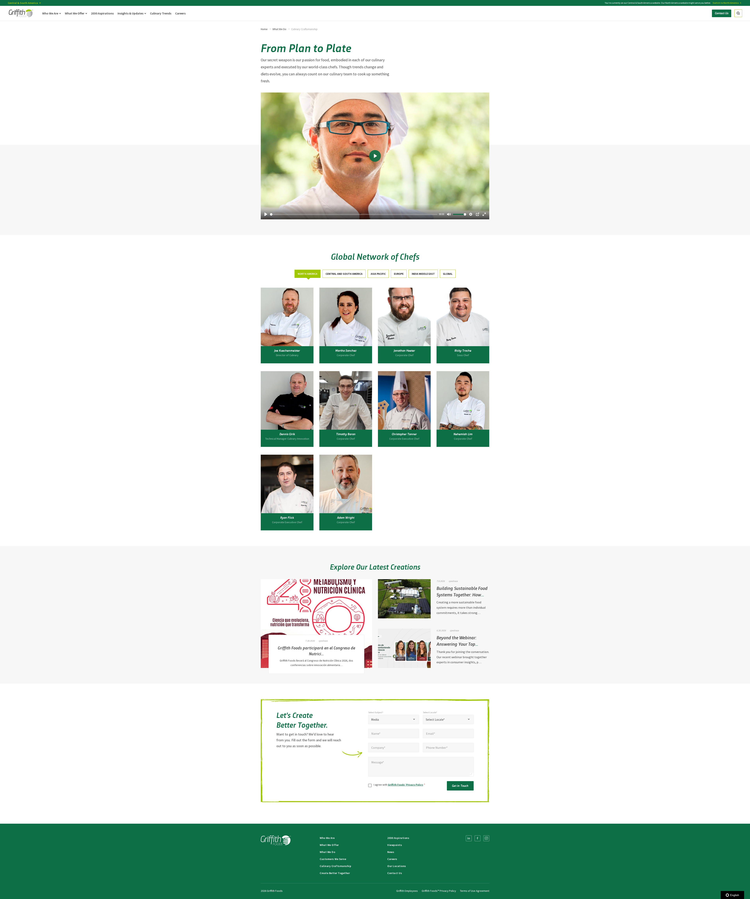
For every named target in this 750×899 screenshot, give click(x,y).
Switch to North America (726, 2)
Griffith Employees (407, 891)
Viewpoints (394, 845)
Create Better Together (335, 873)
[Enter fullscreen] (484, 214)
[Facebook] (477, 838)
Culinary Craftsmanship (335, 866)
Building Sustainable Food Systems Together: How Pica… (462, 594)
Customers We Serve (333, 859)
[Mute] (449, 214)
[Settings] (471, 214)
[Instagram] (486, 838)
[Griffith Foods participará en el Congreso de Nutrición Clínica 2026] (316, 623)
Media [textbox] (375, 719)
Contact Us (394, 873)
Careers (392, 859)
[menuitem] (469, 838)
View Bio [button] (287, 358)
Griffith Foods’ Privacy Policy (405, 784)
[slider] (354, 214)
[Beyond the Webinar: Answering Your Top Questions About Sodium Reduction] (404, 648)
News (390, 852)
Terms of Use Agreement (474, 891)
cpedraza (323, 640)
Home (264, 29)
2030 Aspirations (398, 838)
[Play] (266, 214)
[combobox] (393, 719)
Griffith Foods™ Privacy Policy (439, 891)
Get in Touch (460, 785)
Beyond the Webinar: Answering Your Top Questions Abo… (456, 643)
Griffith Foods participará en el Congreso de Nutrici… (316, 650)
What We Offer (329, 845)
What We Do (279, 29)
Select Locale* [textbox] (435, 719)
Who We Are (327, 838)
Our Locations (396, 866)
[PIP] (477, 214)
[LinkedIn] (469, 838)
